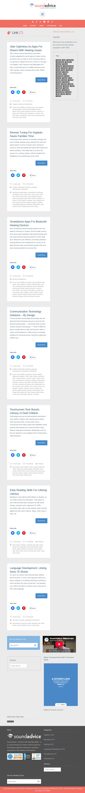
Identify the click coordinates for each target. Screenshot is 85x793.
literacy (22, 113)
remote (23, 202)
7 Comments (29, 541)
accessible (28, 107)
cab (36, 107)
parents (17, 292)
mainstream (30, 113)
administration (23, 192)
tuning (36, 206)
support (18, 390)
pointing (23, 625)
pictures (24, 549)
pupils (20, 473)
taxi (33, 115)
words (24, 117)
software (15, 388)
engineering (40, 380)
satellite (28, 202)
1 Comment (28, 101)
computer (29, 545)
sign (40, 386)
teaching (15, 296)
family (22, 288)
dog (34, 545)
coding (35, 376)
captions (22, 376)
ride (42, 113)
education (21, 198)
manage (29, 200)
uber (16, 117)
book (43, 282)
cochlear (40, 107)
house (14, 547)
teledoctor (23, 204)
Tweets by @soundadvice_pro (63, 32)
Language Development (32, 620)
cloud (37, 194)
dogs (37, 545)
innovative (35, 382)
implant (34, 198)
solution (20, 388)
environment (16, 288)
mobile (38, 290)
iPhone (18, 290)
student (20, 294)
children (22, 284)
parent (59, 80)
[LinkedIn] (44, 22)
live (33, 384)
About (41, 25)
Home (25, 25)
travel (28, 206)
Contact (33, 25)
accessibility (21, 107)
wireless (32, 296)
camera (34, 374)
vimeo (42, 392)
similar (18, 551)
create (33, 378)
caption (40, 374)
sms (43, 386)
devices (15, 198)
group (23, 111)
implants (39, 198)
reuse (31, 386)
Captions (15, 104)
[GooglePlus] (40, 22)
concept (24, 109)
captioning (16, 376)
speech (15, 294)
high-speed (27, 198)
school (31, 292)
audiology (40, 192)
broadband (16, 194)
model (14, 549)
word (14, 553)
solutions (34, 202)
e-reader (35, 467)
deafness (34, 109)
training (20, 296)
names (15, 625)
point (18, 625)
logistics (24, 200)
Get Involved (51, 25)
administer (16, 192)
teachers (40, 294)
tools (19, 206)
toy (27, 625)
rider (14, 115)
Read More (41, 80)
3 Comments (29, 276)
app (33, 107)
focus (18, 111)
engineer (34, 380)
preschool (30, 549)
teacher (34, 294)
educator (19, 469)
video (38, 392)
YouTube (36, 394)
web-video (24, 394)
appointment (32, 192)
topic (38, 551)
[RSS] (33, 22)
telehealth (29, 204)
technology (38, 115)
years (30, 475)
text (18, 392)
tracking (23, 206)
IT (17, 200)
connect (17, 196)
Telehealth (24, 189)
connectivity (19, 286)
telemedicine (37, 204)
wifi (29, 296)
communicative (20, 378)
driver (39, 109)
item (18, 547)
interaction (36, 469)
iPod (27, 471)
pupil (16, 473)
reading (26, 292)
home (41, 545)
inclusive (39, 111)
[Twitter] (48, 22)
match (41, 547)
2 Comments (29, 184)
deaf (29, 109)
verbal (69, 94)
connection (24, 196)
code (30, 376)
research (37, 113)
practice (18, 202)
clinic (29, 194)
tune (32, 206)
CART (27, 376)
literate (36, 547)
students (25, 294)
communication (17, 109)
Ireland (40, 382)
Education (22, 187)
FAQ (60, 25)
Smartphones (28, 104)
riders (17, 115)
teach (30, 294)
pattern (19, 549)
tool (26, 392)
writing (26, 475)
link (18, 113)
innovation (28, 382)
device (40, 196)
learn (16, 384)
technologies (36, 390)
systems (40, 202)
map (34, 200)
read (21, 292)
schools (36, 292)
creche (59, 96)
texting (22, 392)
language (23, 547)
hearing (27, 111)
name (42, 623)
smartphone (23, 115)
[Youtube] (52, 22)
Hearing (21, 104)
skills (21, 551)
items (29, 623)
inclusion (33, 111)
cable (21, 194)
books (14, 284)
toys (30, 625)
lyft (26, 113)
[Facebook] (37, 22)
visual (20, 117)
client (25, 194)
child (18, 284)
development (20, 380)
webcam (30, 394)
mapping (39, 200)
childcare (23, 545)
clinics (33, 194)
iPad (14, 290)
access (15, 107)
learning (21, 384)
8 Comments (29, 464)
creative (38, 378)
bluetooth (38, 282)
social (29, 115)
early (40, 467)
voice (18, 394)
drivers (15, 111)
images (30, 469)
